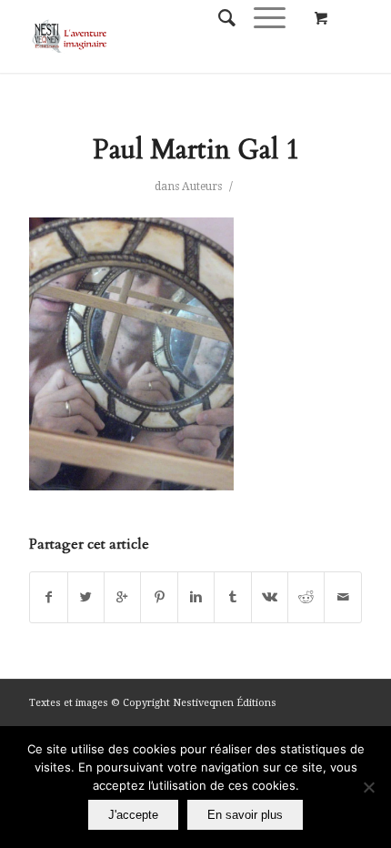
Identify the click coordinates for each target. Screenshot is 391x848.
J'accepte (133, 815)
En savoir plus (245, 815)
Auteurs (202, 186)
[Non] (368, 787)
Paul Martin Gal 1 (196, 149)
